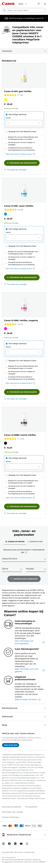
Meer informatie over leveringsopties (24, 642)
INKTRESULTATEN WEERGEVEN (25, 579)
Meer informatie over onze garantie (26, 670)
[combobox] (24, 10)
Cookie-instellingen (10, 817)
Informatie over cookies (12, 812)
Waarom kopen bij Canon (26, 699)
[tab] (15, 541)
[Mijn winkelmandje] (39, 4)
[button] (26, 552)
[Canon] (8, 3)
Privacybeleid (31, 807)
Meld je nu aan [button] (10, 745)
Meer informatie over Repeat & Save (19, 154)
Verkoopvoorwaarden (11, 807)
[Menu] (45, 4)
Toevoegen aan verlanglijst (17, 170)
